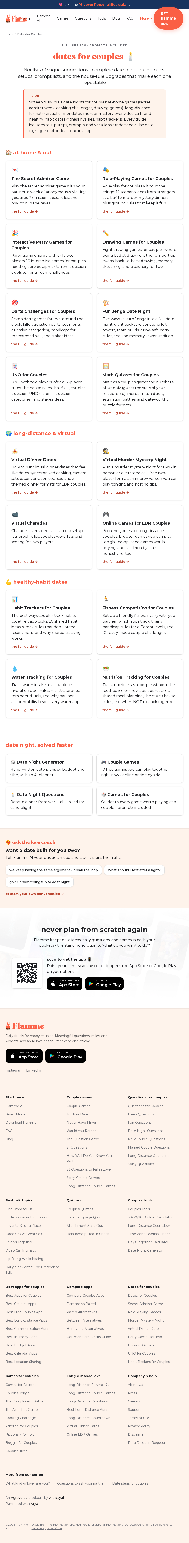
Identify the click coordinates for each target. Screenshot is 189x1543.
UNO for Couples (141, 1353)
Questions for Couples (145, 1106)
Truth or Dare (77, 1114)
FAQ (129, 18)
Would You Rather (81, 1131)
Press (132, 1393)
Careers (134, 1401)
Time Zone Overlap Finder (149, 1234)
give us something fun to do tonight (39, 882)
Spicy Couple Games (83, 1178)
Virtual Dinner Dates (144, 1329)
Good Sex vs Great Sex (24, 1234)
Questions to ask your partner (81, 1483)
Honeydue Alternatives (85, 1329)
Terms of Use (138, 1418)
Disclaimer (136, 1434)
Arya (34, 1504)
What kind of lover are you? (28, 1483)
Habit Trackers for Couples (149, 1362)
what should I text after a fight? (134, 870)
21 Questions (77, 1147)
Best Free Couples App (24, 1312)
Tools (102, 18)
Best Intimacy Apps (21, 1337)
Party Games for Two (145, 1337)
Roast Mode (15, 1114)
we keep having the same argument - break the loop (53, 870)
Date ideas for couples (130, 1483)
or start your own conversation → (35, 894)
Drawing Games (141, 1345)
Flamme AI (43, 18)
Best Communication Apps (27, 1329)
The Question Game (83, 1139)
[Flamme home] (13, 18)
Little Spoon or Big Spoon (26, 1217)
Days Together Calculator (148, 1242)
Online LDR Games (82, 1434)
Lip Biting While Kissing (24, 1259)
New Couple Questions (146, 1139)
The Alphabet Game (22, 1410)
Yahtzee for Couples (22, 1426)
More (144, 18)
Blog (116, 18)
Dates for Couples (142, 1295)
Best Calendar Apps (21, 1353)
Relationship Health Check (88, 1234)
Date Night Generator (145, 1250)
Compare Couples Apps (85, 1295)
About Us (135, 1385)
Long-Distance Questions (148, 1156)
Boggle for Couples (21, 1443)
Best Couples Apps (21, 1304)
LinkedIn (33, 1070)
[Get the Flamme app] (27, 973)
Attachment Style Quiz (85, 1226)
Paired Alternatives (82, 1312)
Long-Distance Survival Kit (88, 1385)
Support (134, 1410)
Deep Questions (141, 1114)
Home (25, 18)
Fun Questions (139, 1123)
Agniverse (19, 1498)
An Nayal (56, 1498)
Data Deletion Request (146, 1443)
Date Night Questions (145, 1131)
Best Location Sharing (23, 1362)
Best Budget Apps (20, 1345)
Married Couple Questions (149, 1147)
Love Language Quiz (83, 1217)
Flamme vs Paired (81, 1304)
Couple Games (78, 1106)
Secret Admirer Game (145, 1304)
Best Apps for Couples (23, 1295)
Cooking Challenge (21, 1418)
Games (62, 18)
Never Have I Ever (81, 1123)
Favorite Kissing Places (24, 1226)
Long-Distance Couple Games (91, 1186)
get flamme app (168, 18)
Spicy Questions (141, 1164)
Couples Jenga (17, 1393)
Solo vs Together (19, 1242)
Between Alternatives (84, 1320)
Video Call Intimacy (21, 1250)
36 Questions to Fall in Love (89, 1169)
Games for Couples (21, 1385)
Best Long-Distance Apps (26, 1320)
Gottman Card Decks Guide (89, 1337)
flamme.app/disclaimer (47, 1528)
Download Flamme (21, 1123)
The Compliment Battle (25, 1401)
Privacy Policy (139, 1426)
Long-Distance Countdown (150, 1226)
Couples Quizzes (80, 1209)
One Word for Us (19, 1209)
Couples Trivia (16, 1451)
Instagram (14, 1070)
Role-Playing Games (144, 1312)
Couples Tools (139, 1209)
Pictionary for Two (20, 1434)
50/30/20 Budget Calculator (150, 1217)
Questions (83, 18)
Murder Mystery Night (146, 1320)
